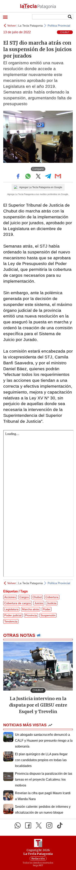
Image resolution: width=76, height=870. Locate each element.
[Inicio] (38, 6)
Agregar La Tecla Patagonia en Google (40, 187)
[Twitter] (38, 825)
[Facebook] (28, 825)
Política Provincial (59, 25)
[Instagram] (49, 825)
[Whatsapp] (17, 825)
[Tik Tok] (59, 825)
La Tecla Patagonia (30, 25)
